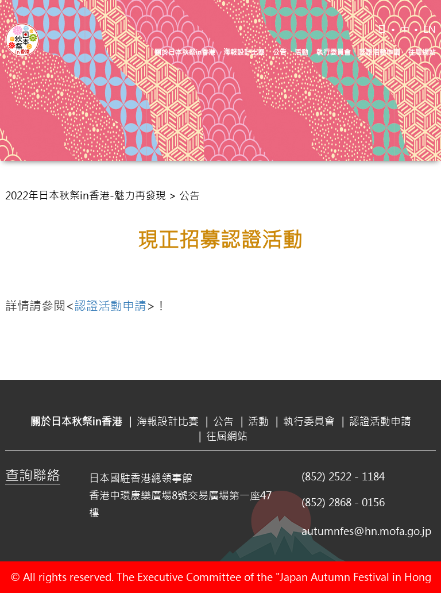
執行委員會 (333, 51)
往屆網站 (422, 51)
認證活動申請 (379, 51)
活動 (301, 51)
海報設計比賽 (244, 51)
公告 (280, 51)
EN (429, 29)
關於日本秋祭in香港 (184, 51)
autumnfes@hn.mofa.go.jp (366, 531)
